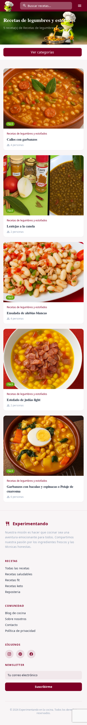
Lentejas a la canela (21, 226)
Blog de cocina (15, 613)
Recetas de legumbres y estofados (27, 133)
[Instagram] (9, 654)
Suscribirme (43, 687)
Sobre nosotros (15, 619)
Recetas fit (12, 580)
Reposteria (12, 592)
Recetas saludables (18, 574)
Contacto (11, 625)
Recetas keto (14, 586)
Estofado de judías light (23, 399)
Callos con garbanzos (22, 139)
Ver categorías (42, 52)
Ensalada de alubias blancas (27, 312)
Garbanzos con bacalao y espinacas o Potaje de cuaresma (40, 489)
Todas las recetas (17, 568)
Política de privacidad (20, 631)
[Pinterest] (20, 654)
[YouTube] (31, 654)
